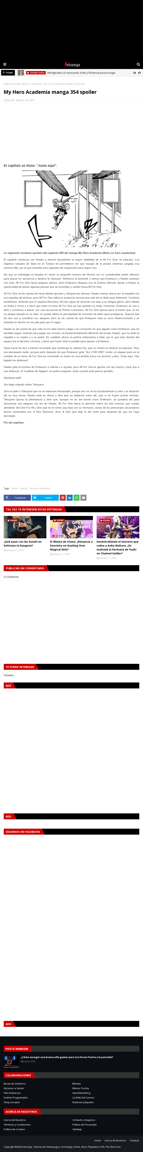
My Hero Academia (32, 83)
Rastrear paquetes (83, 1102)
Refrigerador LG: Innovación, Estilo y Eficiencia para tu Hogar (81, 72)
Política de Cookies (14, 1129)
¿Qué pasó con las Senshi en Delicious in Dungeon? (23, 543)
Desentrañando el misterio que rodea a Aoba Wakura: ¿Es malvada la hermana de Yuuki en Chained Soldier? (118, 547)
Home (97, 1140)
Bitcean (76, 1083)
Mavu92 (10, 100)
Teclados (9, 675)
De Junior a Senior (14, 1088)
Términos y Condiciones (17, 1124)
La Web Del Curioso (83, 1097)
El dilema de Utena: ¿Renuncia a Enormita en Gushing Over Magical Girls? (71, 545)
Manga (24, 488)
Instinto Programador (16, 1097)
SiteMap (77, 1129)
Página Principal (12, 83)
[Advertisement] (71, 30)
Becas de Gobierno (15, 1083)
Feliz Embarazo (12, 1093)
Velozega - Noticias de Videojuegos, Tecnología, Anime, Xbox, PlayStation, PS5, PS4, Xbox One (71, 1146)
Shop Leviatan (12, 1102)
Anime (15, 488)
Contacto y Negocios (83, 1120)
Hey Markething (81, 1093)
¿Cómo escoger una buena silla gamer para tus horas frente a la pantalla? (67, 1057)
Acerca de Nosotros (15, 1120)
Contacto (134, 1140)
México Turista (80, 1088)
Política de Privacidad (84, 1124)
